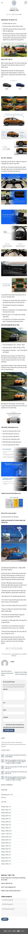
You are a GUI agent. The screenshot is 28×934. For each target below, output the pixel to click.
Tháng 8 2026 (4, 806)
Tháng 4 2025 (4, 855)
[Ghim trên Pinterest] (18, 648)
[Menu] (2, 3)
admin (20, 14)
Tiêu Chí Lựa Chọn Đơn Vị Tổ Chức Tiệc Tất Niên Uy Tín (16, 767)
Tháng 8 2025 (4, 843)
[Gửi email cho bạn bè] (15, 648)
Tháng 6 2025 (4, 849)
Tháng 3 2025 (4, 858)
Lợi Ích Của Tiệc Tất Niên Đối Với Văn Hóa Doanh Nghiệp (15, 755)
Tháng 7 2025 (4, 846)
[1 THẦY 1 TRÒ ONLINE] (14, 2)
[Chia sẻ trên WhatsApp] (7, 648)
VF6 (15, 63)
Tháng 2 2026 (4, 825)
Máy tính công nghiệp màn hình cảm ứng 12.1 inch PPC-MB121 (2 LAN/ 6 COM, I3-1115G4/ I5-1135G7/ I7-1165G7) (15, 761)
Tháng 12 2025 (5, 831)
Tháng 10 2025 (5, 837)
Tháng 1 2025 (4, 864)
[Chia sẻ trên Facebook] (9, 648)
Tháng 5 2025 (4, 852)
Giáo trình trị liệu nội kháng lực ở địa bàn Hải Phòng (7, 673)
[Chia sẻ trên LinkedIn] (21, 648)
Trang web (5, 717)
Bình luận (5, 689)
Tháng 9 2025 (4, 840)
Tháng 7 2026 (4, 809)
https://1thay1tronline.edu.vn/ (13, 890)
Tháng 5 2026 (4, 815)
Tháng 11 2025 (5, 833)
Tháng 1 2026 (4, 827)
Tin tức (3, 797)
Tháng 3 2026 (4, 821)
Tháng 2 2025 (4, 861)
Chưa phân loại (14, 8)
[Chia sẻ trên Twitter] (12, 648)
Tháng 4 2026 (4, 818)
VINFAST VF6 (13, 20)
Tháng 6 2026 (4, 812)
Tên (4, 702)
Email (4, 710)
